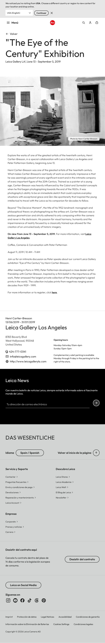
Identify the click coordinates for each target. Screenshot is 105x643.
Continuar (41, 13)
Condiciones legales (83, 624)
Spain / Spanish (29, 452)
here (54, 292)
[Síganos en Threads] (36, 600)
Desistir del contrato (82, 559)
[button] (96, 453)
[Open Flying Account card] (90, 22)
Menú (14, 22)
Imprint (9, 616)
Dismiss (51, 13)
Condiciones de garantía (88, 616)
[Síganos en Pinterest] (43, 600)
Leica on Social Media (23, 585)
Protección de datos (27, 616)
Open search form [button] (83, 22)
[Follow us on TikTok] (29, 600)
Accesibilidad (65, 616)
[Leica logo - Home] (52, 22)
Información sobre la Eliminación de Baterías (27, 624)
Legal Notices (47, 616)
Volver (14, 34)
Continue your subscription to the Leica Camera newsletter (96, 403)
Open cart (97, 22)
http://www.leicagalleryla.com (28, 361)
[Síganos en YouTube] (15, 600)
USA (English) (13, 12)
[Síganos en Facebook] (22, 600)
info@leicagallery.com (23, 356)
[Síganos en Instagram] (8, 600)
